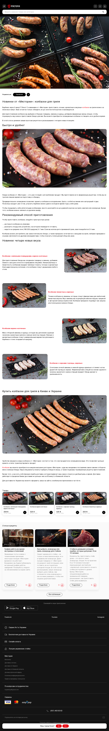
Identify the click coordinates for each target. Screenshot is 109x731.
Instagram (101, 617)
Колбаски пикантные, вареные (61, 292)
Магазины (8, 659)
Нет (65, 726)
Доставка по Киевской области (14, 669)
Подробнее (10, 585)
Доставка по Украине (11, 666)
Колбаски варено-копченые (14, 328)
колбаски (85, 107)
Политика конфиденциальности (14, 675)
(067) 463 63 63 (56, 711)
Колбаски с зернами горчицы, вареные (66, 363)
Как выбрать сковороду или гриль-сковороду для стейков (49, 550)
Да (59, 726)
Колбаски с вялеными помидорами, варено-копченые (24, 256)
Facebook (19, 94)
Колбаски (6, 467)
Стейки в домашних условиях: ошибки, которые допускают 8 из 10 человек (83, 551)
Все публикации (54, 594)
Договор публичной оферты (13, 672)
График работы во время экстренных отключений (14, 550)
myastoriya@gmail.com (12, 689)
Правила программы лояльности (15, 679)
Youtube (54, 617)
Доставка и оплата (10, 663)
